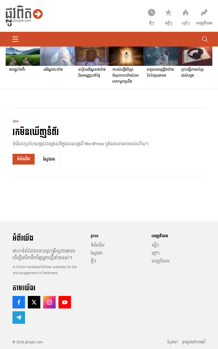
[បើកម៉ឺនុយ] (15, 39)
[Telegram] (18, 317)
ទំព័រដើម (23, 159)
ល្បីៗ (155, 245)
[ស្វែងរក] (205, 39)
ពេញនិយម (160, 261)
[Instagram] (49, 302)
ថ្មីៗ (93, 261)
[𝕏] (34, 302)
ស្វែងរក (49, 159)
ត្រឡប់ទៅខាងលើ (194, 342)
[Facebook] (18, 302)
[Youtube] (64, 302)
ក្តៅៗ (156, 253)
